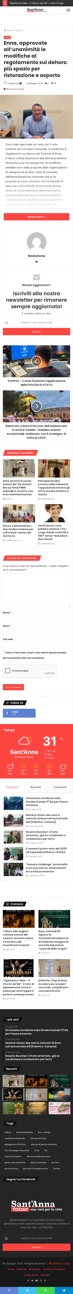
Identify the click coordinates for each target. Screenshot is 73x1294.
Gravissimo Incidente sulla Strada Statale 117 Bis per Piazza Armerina (47, 801)
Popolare (12, 787)
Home (9, 30)
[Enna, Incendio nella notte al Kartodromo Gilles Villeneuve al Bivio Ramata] (59, 1095)
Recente (35, 787)
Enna (36, 1150)
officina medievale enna (38, 1156)
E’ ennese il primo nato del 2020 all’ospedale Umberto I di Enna (46, 850)
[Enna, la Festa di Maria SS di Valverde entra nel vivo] (13, 1108)
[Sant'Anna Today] (36, 10)
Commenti (60, 787)
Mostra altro (35, 216)
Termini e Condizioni (54, 1269)
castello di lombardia (15, 1138)
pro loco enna (11, 1168)
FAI (45, 1150)
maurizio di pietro (13, 1156)
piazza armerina (38, 1162)
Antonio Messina (24, 1132)
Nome (7, 612)
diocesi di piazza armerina (44, 1144)
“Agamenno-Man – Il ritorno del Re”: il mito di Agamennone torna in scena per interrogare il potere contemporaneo (18, 987)
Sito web (8, 639)
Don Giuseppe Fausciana (17, 1150)
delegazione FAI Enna (15, 1144)
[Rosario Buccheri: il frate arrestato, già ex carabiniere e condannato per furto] (13, 837)
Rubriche (22, 1269)
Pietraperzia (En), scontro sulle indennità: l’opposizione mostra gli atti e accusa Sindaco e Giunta (54, 487)
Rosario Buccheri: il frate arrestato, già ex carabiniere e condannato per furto (46, 835)
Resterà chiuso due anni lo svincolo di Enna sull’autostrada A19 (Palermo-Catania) (47, 818)
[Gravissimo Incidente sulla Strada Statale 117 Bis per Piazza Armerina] (13, 803)
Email (7, 625)
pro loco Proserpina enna (35, 1168)
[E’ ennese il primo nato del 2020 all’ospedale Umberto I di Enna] (13, 853)
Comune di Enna (38, 1138)
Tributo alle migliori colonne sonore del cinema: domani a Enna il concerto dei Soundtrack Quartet (18, 938)
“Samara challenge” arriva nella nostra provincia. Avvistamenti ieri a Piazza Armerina (47, 868)
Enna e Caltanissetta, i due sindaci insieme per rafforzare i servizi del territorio (18, 531)
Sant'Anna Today (61, 1263)
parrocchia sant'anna (15, 1162)
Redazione (13, 83)
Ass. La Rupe (44, 1132)
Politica (19, 30)
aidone (8, 1132)
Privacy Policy (30, 1274)
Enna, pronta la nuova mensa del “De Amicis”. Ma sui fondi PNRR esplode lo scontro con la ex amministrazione (18, 487)
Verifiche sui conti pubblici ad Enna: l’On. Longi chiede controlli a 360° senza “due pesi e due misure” (53, 532)
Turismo (56, 1168)
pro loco (55, 1162)
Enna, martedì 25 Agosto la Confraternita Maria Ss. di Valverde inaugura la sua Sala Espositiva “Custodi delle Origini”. (53, 940)
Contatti (45, 1274)
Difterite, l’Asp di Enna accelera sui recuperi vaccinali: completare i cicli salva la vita (53, 986)
